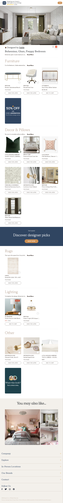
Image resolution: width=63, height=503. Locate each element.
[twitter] (6, 489)
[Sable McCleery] (5, 47)
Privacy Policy (16, 499)
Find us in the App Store (7, 499)
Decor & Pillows (17, 130)
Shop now (31, 241)
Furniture (12, 61)
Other (9, 333)
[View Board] (22, 427)
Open (60, 2)
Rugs (9, 251)
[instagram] (10, 489)
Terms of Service (23, 499)
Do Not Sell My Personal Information (43, 499)
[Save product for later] (19, 82)
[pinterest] (14, 489)
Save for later (13, 93)
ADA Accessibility (31, 499)
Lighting (11, 292)
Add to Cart (50, 93)
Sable (21, 47)
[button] (13, 111)
